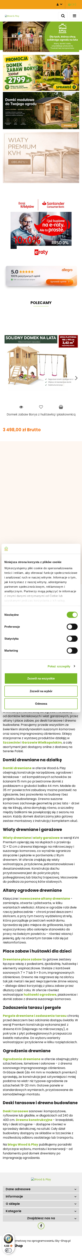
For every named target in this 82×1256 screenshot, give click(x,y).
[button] (72, 4)
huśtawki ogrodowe (40, 994)
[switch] (72, 627)
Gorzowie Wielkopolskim (42, 742)
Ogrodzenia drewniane (21, 1059)
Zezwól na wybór (41, 691)
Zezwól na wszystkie (41, 678)
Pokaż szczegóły (59, 666)
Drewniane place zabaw (22, 959)
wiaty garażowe (46, 838)
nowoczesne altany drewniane (45, 898)
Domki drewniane (17, 768)
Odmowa (41, 703)
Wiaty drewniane (17, 838)
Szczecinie (11, 742)
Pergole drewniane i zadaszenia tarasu (35, 1016)
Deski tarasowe (15, 1111)
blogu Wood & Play (23, 1144)
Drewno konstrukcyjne (34, 1120)
